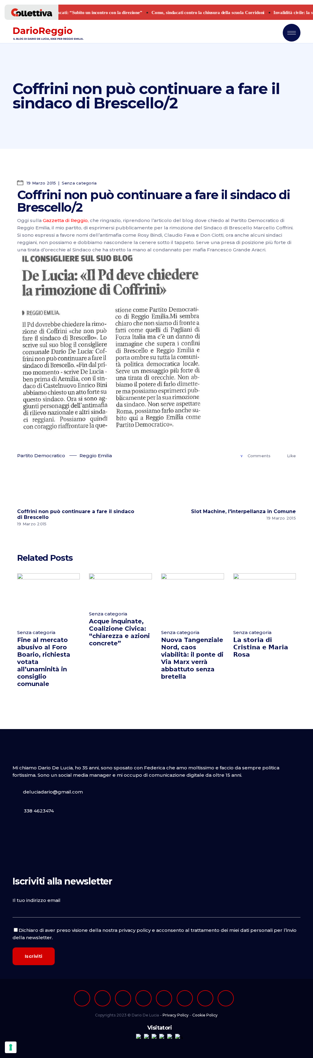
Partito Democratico (41, 455)
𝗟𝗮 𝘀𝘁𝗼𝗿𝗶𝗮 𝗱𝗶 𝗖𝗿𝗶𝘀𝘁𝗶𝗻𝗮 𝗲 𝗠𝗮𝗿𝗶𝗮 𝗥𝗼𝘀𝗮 (260, 647)
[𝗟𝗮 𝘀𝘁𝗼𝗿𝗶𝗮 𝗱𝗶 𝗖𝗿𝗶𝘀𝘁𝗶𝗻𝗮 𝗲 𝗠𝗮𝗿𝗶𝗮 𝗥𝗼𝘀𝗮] (264, 598)
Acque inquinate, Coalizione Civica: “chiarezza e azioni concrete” (119, 632)
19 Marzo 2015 (40, 183)
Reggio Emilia (95, 455)
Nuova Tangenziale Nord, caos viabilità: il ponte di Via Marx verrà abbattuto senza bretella (192, 658)
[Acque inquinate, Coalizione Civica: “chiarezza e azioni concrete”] (120, 588)
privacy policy (135, 930)
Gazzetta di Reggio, (66, 220)
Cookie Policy (205, 1015)
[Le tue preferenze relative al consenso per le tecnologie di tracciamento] (11, 1047)
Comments (259, 455)
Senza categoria (79, 183)
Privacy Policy (176, 1015)
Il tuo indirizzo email (37, 900)
